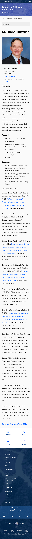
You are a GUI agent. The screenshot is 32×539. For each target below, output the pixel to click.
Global (6, 460)
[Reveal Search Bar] (30, 1)
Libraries (7, 499)
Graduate (7, 494)
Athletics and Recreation (11, 478)
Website (6, 82)
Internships (7, 502)
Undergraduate (8, 492)
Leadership (7, 455)
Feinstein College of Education (12, 8)
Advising (7, 497)
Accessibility (19, 530)
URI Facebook (4, 516)
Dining (6, 476)
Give (24, 444)
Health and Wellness (10, 481)
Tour (8, 444)
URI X (20, 516)
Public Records (12, 531)
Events (6, 484)
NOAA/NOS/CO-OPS (16, 512)
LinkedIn (8, 12)
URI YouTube (28, 516)
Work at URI (5, 531)
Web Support (26, 531)
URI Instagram (12, 516)
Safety (6, 465)
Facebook (3, 12)
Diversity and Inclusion (10, 457)
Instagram (5, 12)
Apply (24, 434)
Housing (7, 473)
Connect (8, 434)
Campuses (7, 463)
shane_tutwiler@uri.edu (10, 76)
